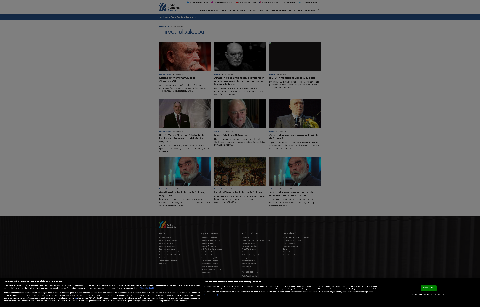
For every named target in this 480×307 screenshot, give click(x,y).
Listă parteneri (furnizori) (215, 295)
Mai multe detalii (147, 288)
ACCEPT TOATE (429, 288)
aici (76, 298)
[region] (240, 292)
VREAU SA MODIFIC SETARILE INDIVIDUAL (428, 295)
